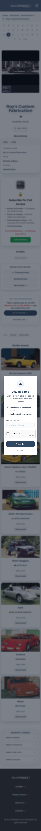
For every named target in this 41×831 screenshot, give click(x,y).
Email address (12, 420)
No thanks (20, 450)
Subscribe (20, 444)
